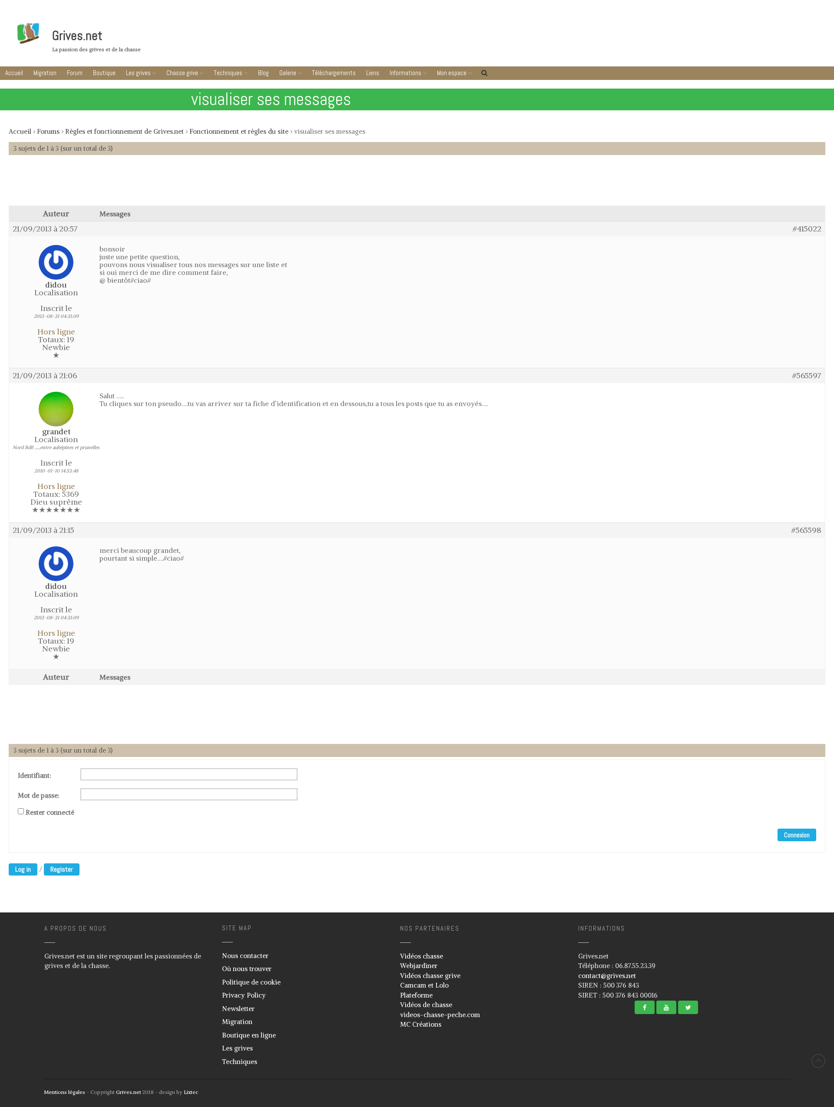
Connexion (797, 835)
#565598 (806, 530)
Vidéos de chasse (426, 1005)
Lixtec (191, 1092)
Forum (75, 73)
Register (61, 869)
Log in (23, 869)
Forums (48, 131)
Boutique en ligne (249, 1035)
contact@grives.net (607, 976)
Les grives (138, 73)
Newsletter (238, 1009)
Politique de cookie (251, 982)
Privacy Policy (244, 995)
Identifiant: (34, 776)
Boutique (104, 73)
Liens (372, 73)
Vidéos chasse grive (430, 976)
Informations (405, 73)
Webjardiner (418, 966)
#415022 (807, 229)
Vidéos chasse (421, 956)
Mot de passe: (39, 796)
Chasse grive (182, 73)
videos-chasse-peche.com (440, 1015)
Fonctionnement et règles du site (238, 131)
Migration (44, 73)
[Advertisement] (417, 184)
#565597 (806, 376)
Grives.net (77, 35)
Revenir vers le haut (818, 1061)
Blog (263, 73)
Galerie (287, 73)
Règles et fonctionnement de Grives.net (124, 131)
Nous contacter (245, 956)
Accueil (14, 73)
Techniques (228, 73)
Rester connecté (50, 812)
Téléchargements (334, 73)
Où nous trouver (246, 969)
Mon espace (452, 73)
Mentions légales (64, 1092)
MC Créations (420, 1024)
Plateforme (416, 995)
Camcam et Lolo (424, 985)
